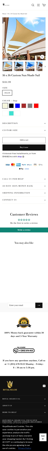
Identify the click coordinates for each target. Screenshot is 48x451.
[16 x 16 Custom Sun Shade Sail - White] (25, 290)
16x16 (7, 93)
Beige (5, 105)
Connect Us (9, 200)
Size (5, 88)
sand (5, 113)
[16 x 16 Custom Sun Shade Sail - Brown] (12, 290)
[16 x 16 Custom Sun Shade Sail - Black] (6, 290)
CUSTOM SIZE (10, 130)
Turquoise (11, 113)
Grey (30, 105)
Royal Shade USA (11, 399)
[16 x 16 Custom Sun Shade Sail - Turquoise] (23, 290)
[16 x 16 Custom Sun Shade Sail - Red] (17, 290)
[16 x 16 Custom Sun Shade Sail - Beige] (4, 290)
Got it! (43, 437)
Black (11, 105)
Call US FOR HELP (13, 179)
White (17, 113)
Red (36, 105)
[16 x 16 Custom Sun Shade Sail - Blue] (9, 290)
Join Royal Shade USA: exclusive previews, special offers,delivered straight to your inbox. (22, 422)
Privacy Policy (24, 448)
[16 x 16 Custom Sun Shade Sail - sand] (20, 290)
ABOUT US (7, 406)
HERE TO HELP (9, 412)
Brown (23, 105)
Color (9, 101)
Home (4, 13)
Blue (17, 105)
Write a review (24, 230)
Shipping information (16, 193)
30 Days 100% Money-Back (17, 186)
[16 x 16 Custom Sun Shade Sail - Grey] (15, 290)
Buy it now (24, 147)
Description (10, 123)
